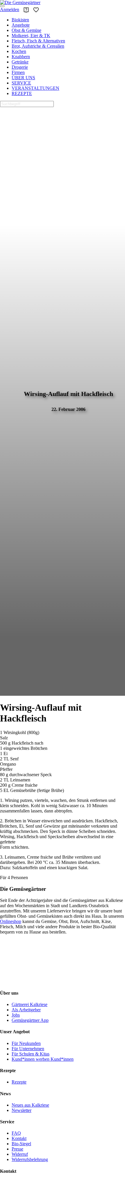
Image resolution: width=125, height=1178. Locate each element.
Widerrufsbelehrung (30, 1159)
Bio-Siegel (21, 1143)
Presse (17, 1148)
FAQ (16, 1133)
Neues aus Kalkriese (30, 1105)
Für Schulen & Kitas (30, 1053)
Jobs (16, 1014)
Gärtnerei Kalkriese (29, 1004)
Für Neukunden (26, 1043)
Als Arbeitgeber (26, 1009)
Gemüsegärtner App (30, 1020)
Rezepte (19, 1081)
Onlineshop (10, 921)
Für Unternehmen (28, 1048)
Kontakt (19, 1138)
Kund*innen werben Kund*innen (43, 1059)
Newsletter (21, 1110)
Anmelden (9, 9)
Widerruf (20, 1154)
